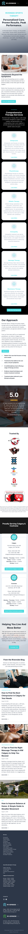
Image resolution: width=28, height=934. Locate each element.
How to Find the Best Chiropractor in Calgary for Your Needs (13, 695)
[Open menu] (27, 3)
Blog (4, 872)
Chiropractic (5, 837)
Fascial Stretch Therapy (8, 850)
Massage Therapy (6, 842)
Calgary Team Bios (6, 867)
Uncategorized (5, 744)
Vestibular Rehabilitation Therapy (9, 849)
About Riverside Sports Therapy (9, 864)
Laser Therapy (6, 846)
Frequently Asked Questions (8, 871)
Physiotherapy (6, 838)
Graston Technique (7, 853)
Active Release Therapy (7, 847)
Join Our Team (6, 870)
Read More (5, 719)
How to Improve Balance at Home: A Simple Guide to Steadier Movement (13, 806)
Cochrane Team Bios (7, 868)
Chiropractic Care (6, 690)
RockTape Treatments (7, 854)
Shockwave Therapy (7, 844)
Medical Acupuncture (7, 845)
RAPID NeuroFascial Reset (8, 851)
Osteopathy (5, 841)
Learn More (14, 157)
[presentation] (14, 678)
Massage (12, 744)
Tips (2, 800)
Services (5, 834)
